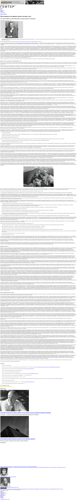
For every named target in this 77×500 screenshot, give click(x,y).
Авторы (1, 11)
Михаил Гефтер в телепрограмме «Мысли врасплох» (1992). (9, 487)
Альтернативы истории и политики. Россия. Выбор (8, 476)
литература (2, 494)
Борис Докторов (3, 14)
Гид (0, 9)
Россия (1, 492)
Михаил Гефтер (3, 499)
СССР (8, 385)
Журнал (1, 8)
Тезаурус (1, 491)
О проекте (1, 497)
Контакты (1, 496)
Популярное (2, 10)
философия (2, 495)
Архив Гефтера (2, 12)
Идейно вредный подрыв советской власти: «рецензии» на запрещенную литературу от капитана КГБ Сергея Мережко (18, 466)
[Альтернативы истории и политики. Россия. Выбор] (5, 486)
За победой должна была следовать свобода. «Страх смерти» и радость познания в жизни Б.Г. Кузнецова (25, 412)
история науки (4, 385)
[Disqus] (38, 455)
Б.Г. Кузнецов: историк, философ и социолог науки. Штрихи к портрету (17, 438)
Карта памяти (2, 20)
